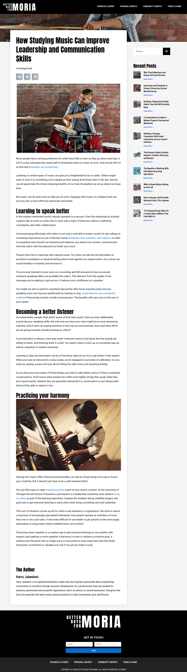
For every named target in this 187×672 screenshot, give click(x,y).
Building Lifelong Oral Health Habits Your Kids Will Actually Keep (156, 104)
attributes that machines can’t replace (89, 237)
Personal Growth (128, 6)
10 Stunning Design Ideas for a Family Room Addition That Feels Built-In (156, 213)
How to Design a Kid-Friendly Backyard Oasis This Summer (156, 199)
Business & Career (105, 6)
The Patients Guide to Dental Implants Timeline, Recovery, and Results (156, 155)
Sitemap (122, 669)
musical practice (55, 489)
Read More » (148, 79)
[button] (19, 76)
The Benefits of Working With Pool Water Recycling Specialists (156, 171)
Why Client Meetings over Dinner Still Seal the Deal (155, 74)
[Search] (166, 51)
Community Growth (152, 6)
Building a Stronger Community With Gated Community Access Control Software (155, 138)
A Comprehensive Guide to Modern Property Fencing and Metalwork (156, 120)
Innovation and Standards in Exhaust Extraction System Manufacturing (155, 88)
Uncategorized (24, 68)
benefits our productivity (44, 167)
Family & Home (174, 6)
